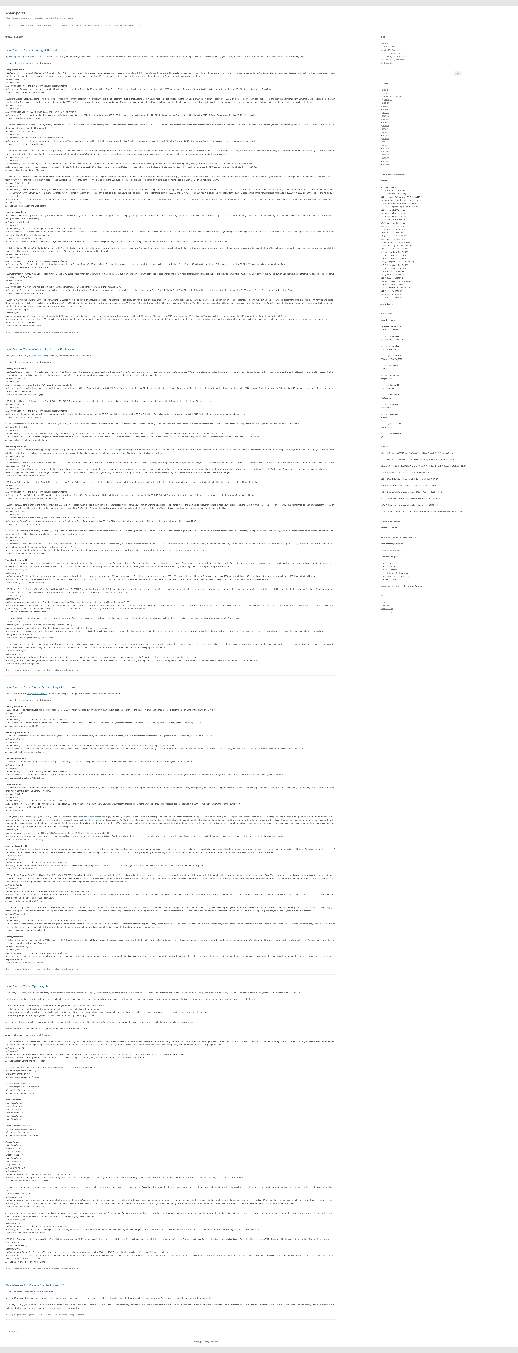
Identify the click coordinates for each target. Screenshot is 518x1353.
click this (391, 586)
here (85, 1028)
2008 (385, 158)
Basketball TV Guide (388, 50)
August (388, 93)
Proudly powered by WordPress (206, 1341)
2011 (385, 148)
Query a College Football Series (393, 56)
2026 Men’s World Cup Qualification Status (34, 26)
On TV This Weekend (46, 1314)
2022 (385, 112)
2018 (385, 125)
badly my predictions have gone (37, 355)
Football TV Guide (388, 47)
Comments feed (387, 608)
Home (7, 26)
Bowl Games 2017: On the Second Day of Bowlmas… (41, 687)
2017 (385, 129)
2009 (385, 155)
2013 (385, 142)
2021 (385, 116)
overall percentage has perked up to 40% (27, 56)
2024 (385, 106)
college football (42, 332)
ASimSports (15, 13)
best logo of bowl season (90, 816)
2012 (385, 145)
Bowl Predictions (387, 43)
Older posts (11, 1331)
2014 (385, 138)
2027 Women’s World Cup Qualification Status (79, 26)
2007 (385, 161)
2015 (385, 135)
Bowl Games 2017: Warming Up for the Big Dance (39, 349)
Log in (383, 602)
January (388, 99)
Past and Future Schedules (391, 53)
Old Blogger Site (387, 63)
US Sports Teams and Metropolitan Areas (123, 26)
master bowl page (245, 56)
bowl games (30, 332)
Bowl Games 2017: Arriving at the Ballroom (35, 50)
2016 (385, 132)
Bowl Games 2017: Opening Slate (28, 986)
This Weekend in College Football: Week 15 (34, 1285)
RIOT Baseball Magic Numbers (393, 59)
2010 (385, 151)
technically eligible (115, 449)
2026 (385, 90)
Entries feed (385, 605)
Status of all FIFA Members (391, 550)
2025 (385, 103)
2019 (385, 122)
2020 (385, 119)
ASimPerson (73, 332)
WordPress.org (386, 612)
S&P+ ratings (72, 1022)
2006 (385, 164)
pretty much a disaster (37, 693)
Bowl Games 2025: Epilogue (394, 96)
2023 (385, 109)
